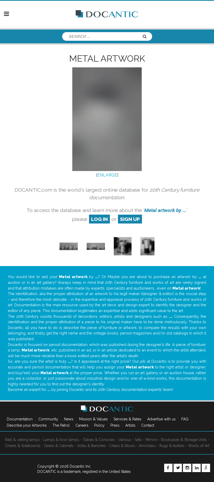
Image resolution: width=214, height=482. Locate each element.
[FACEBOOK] (168, 468)
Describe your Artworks (27, 425)
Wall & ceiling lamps (22, 440)
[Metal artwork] (68, 246)
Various (124, 440)
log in (99, 219)
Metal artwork (107, 58)
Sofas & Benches (91, 446)
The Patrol (61, 425)
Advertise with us (161, 419)
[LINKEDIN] (196, 468)
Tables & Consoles (99, 440)
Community (48, 419)
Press (115, 425)
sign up (130, 219)
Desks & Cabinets (59, 446)
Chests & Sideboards (22, 446)
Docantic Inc (80, 466)
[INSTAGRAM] (187, 468)
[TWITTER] (178, 468)
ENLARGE (107, 175)
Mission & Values (93, 419)
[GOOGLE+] (206, 468)
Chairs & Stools (122, 446)
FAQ (184, 419)
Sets (138, 440)
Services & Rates (127, 419)
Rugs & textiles (172, 446)
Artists (130, 425)
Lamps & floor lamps (61, 440)
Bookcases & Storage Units (184, 440)
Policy (99, 425)
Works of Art (198, 446)
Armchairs (147, 446)
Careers (81, 425)
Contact (147, 425)
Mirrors (151, 440)
